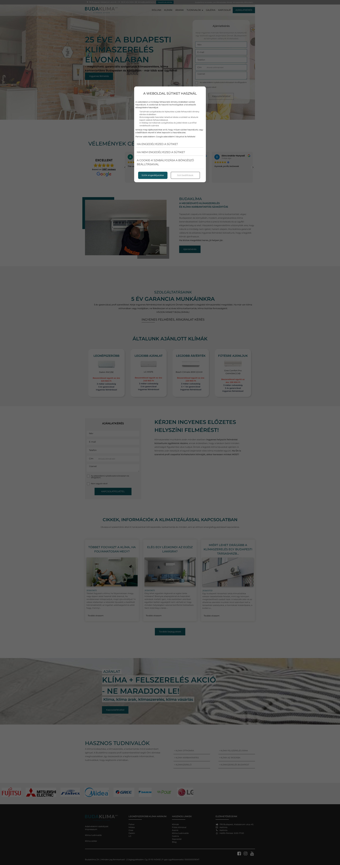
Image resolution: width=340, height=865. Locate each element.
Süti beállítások (185, 175)
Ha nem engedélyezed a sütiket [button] (161, 152)
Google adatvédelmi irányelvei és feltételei (175, 136)
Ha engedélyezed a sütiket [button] (157, 144)
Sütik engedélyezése (153, 175)
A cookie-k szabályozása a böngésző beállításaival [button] (165, 162)
